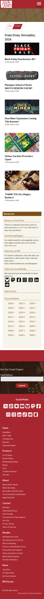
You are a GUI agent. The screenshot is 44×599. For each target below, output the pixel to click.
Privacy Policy (8, 524)
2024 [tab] (31, 303)
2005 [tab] (10, 335)
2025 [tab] (21, 303)
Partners (6, 475)
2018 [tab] (31, 312)
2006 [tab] (31, 330)
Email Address (7, 375)
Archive (18, 26)
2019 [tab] (21, 312)
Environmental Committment (14, 494)
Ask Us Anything (9, 543)
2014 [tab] (10, 321)
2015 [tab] (31, 317)
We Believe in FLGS (10, 537)
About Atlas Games (10, 484)
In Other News (8, 573)
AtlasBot (6, 507)
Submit (22, 385)
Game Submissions (9, 511)
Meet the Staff (8, 497)
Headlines (6, 432)
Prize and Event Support (12, 550)
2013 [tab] (21, 321)
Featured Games (9, 445)
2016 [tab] (21, 317)
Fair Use (5, 520)
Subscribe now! (10, 245)
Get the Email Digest (13, 235)
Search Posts (10, 291)
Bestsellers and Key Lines (12, 491)
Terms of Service (9, 527)
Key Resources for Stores (12, 540)
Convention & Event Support (14, 517)
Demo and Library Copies (12, 553)
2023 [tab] (10, 308)
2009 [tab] (31, 326)
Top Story (6, 569)
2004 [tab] (21, 335)
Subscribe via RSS (12, 251)
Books (5, 465)
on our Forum (22, 227)
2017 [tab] (10, 317)
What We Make (8, 488)
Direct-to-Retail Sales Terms (14, 546)
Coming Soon (7, 439)
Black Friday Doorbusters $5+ (20, 59)
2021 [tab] (31, 308)
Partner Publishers (10, 559)
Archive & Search (9, 576)
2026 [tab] (10, 303)
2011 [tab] (10, 326)
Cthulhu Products (9, 471)
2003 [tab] (31, 335)
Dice (4, 468)
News (10, 26)
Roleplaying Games (10, 462)
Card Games (7, 455)
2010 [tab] (21, 326)
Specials (5, 442)
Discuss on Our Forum (14, 220)
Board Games (7, 458)
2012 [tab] (31, 321)
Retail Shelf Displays (10, 556)
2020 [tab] (10, 312)
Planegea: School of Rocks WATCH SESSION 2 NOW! (18, 86)
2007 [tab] (21, 330)
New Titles (6, 435)
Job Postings (7, 514)
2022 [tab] (21, 308)
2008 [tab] (10, 330)
